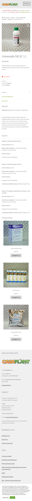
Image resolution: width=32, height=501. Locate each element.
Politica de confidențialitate (9, 460)
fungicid (8, 85)
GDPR (3, 473)
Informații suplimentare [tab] (7, 96)
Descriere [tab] (4, 92)
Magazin (13, 17)
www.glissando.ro (6, 385)
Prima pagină (7, 17)
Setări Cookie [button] (5, 497)
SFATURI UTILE (6, 436)
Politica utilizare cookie (8, 463)
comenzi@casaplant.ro (24, 12)
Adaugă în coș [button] (16, 255)
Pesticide (4, 19)
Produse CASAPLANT (20, 17)
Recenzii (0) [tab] (4, 101)
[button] (28, 25)
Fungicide (9, 19)
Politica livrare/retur (7, 443)
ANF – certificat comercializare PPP (11, 480)
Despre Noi (5, 439)
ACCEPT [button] (12, 497)
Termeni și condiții (6, 456)
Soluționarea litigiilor (7, 476)
